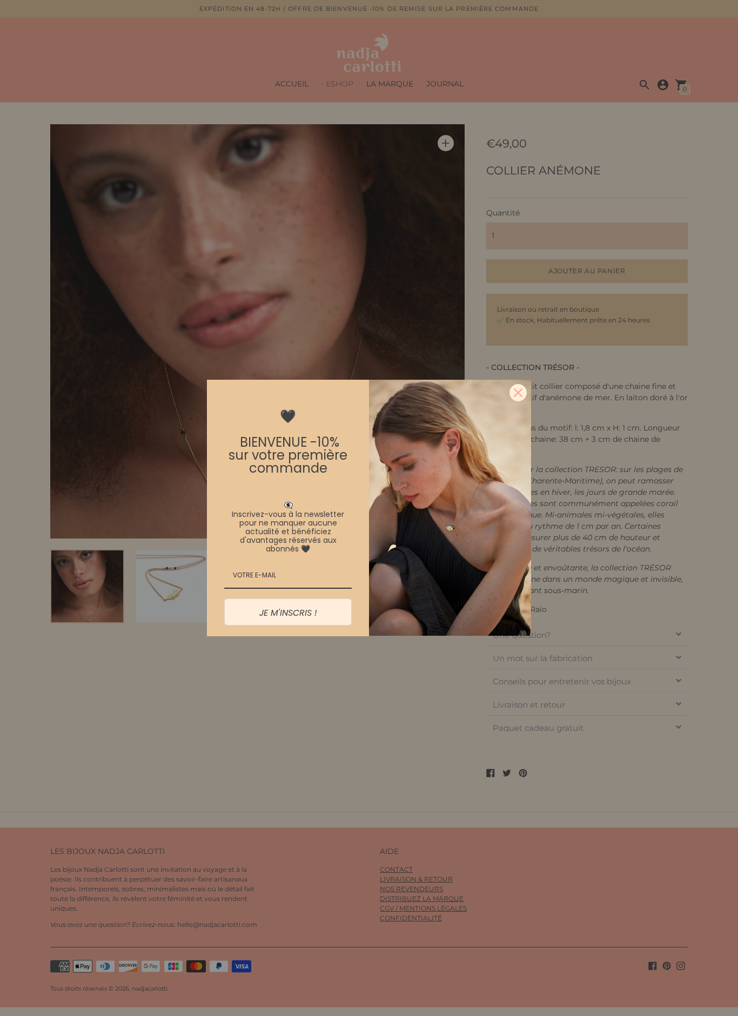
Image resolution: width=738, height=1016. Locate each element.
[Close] (518, 393)
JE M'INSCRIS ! (288, 613)
